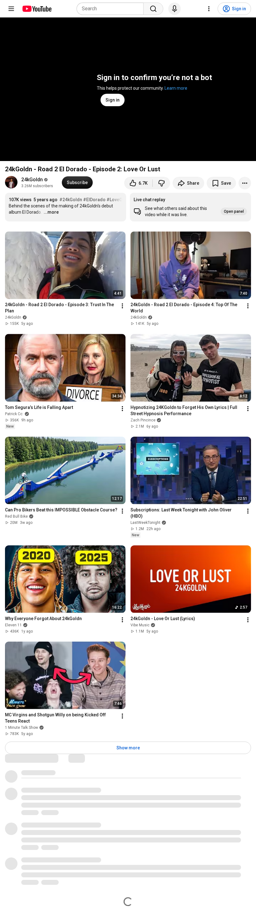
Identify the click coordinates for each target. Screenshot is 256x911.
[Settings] (209, 8)
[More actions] (245, 183)
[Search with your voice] (174, 8)
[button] (190, 207)
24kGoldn (32, 180)
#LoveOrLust (119, 199)
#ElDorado (94, 199)
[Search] (153, 8)
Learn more (176, 88)
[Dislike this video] (161, 183)
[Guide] (11, 8)
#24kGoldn (70, 199)
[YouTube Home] (36, 8)
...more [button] (51, 212)
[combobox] (112, 8)
